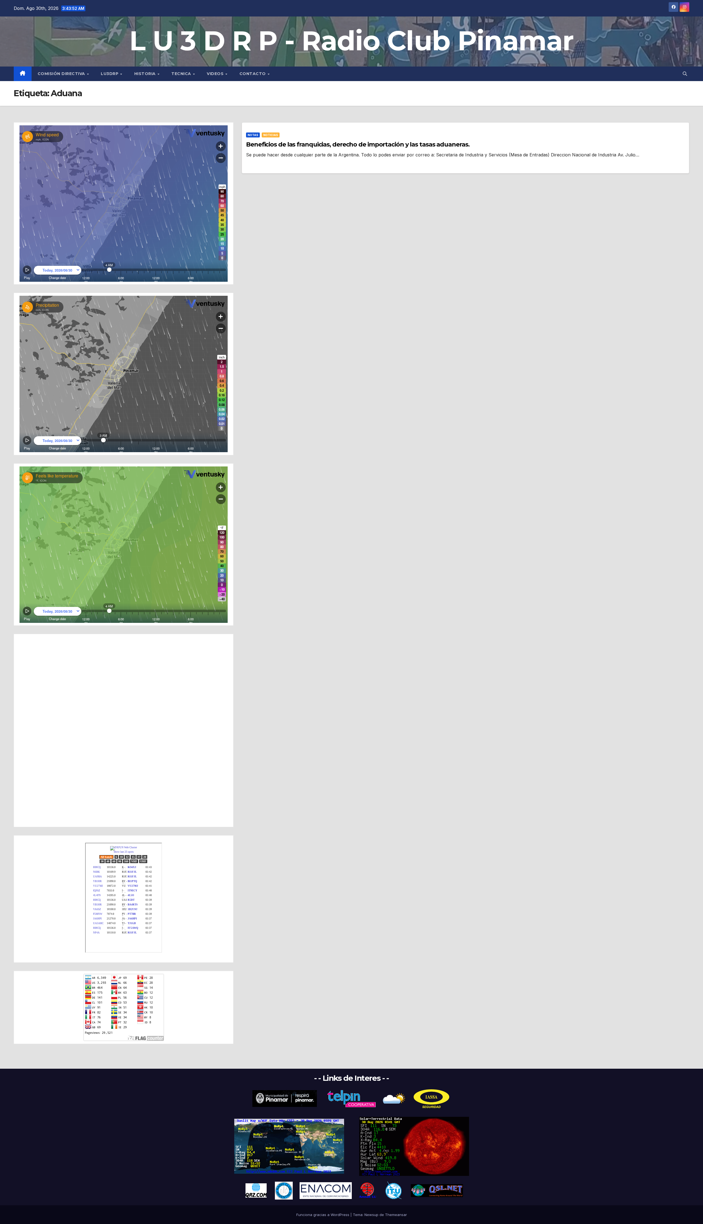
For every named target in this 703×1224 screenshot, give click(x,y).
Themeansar (396, 1214)
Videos (216, 73)
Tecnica (181, 73)
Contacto (253, 73)
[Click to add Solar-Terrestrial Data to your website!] (289, 1146)
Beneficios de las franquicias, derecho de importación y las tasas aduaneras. (357, 144)
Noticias (270, 135)
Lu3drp (110, 73)
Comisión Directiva (62, 73)
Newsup (371, 1214)
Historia (145, 73)
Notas (253, 135)
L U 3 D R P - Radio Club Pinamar (351, 40)
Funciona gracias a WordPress (323, 1214)
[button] (685, 73)
